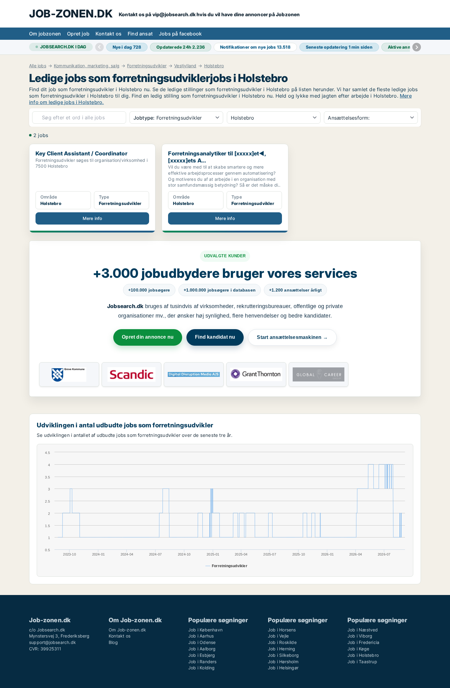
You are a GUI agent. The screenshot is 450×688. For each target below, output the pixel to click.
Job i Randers (202, 661)
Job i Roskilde (282, 642)
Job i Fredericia (363, 642)
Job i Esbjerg (201, 655)
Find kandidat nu (215, 337)
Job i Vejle (278, 635)
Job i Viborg (359, 635)
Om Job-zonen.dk (127, 629)
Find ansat (140, 34)
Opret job (78, 34)
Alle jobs (37, 65)
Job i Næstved (362, 629)
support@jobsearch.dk (52, 642)
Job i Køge (358, 648)
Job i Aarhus (201, 635)
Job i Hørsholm (283, 661)
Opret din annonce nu (148, 337)
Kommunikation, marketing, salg (86, 65)
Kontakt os (109, 34)
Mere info (92, 218)
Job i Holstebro (363, 655)
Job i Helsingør (283, 667)
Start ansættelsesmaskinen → (292, 337)
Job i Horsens (282, 629)
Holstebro (214, 65)
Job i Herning (281, 648)
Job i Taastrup (362, 661)
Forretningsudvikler (147, 65)
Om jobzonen (45, 34)
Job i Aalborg (202, 648)
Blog (113, 642)
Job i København (205, 629)
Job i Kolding (201, 667)
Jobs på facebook (180, 34)
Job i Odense (202, 642)
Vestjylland (185, 65)
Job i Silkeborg (283, 655)
